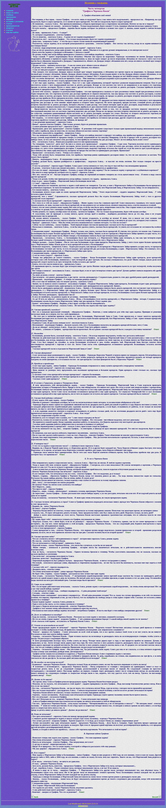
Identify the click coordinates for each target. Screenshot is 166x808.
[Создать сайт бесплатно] (83, 806)
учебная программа (11, 16)
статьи (9, 24)
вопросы (10, 28)
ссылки (9, 30)
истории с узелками (14, 21)
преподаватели (12, 26)
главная (9, 10)
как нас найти (12, 32)
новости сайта (12, 13)
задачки (9, 19)
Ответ (156, 329)
